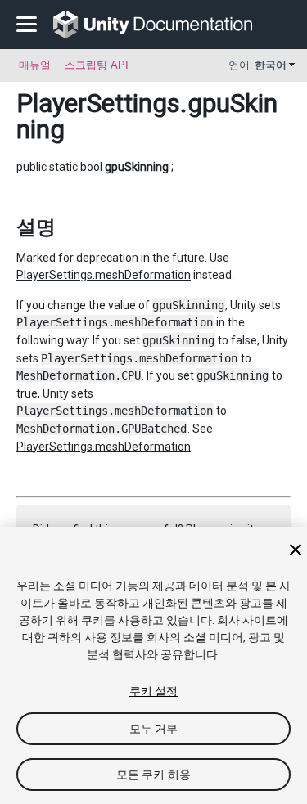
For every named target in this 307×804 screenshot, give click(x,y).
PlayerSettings (98, 103)
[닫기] (295, 550)
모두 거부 (153, 728)
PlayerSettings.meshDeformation (103, 274)
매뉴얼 (35, 65)
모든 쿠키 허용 (153, 774)
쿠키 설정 (153, 691)
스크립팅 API (97, 65)
